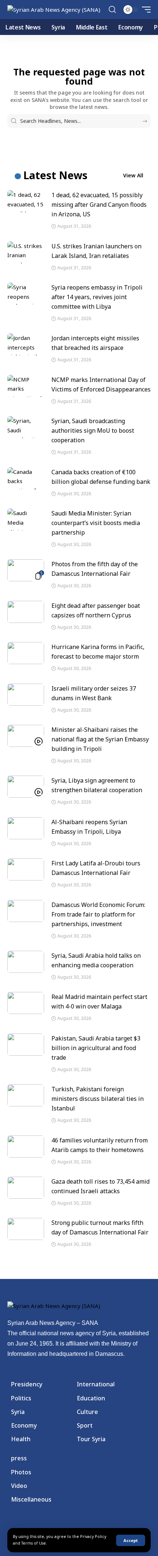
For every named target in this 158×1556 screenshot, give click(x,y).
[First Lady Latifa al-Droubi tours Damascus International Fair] (25, 869)
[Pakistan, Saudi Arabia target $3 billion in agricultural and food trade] (25, 1045)
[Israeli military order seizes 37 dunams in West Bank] (25, 695)
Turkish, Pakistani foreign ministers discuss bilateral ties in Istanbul (97, 1098)
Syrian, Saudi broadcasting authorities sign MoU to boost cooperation (92, 430)
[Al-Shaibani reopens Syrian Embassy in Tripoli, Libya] (25, 828)
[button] (130, 1540)
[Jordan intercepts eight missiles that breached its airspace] (25, 344)
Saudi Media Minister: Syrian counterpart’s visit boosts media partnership (95, 522)
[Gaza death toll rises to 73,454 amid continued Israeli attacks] (25, 1188)
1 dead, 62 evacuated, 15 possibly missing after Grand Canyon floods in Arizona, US (99, 204)
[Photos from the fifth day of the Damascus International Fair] (25, 570)
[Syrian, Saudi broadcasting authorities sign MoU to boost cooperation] (25, 427)
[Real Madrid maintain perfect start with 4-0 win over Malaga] (25, 1003)
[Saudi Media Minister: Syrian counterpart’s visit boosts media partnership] (25, 519)
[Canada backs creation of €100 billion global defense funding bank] (25, 478)
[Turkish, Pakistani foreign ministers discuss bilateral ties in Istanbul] (25, 1095)
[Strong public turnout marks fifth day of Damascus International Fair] (25, 1229)
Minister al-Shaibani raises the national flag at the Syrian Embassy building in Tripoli (100, 739)
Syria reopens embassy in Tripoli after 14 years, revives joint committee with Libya (97, 297)
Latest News (55, 175)
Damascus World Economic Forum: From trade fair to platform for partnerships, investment (98, 914)
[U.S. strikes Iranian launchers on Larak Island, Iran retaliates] (25, 252)
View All (133, 175)
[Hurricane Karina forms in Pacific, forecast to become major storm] (25, 653)
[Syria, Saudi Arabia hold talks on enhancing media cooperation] (25, 962)
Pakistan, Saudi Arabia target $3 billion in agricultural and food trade (95, 1047)
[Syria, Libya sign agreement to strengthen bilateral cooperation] (25, 787)
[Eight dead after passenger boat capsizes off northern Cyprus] (25, 612)
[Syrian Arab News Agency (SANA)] (53, 10)
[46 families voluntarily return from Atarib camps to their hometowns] (25, 1146)
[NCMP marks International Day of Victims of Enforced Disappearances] (25, 386)
